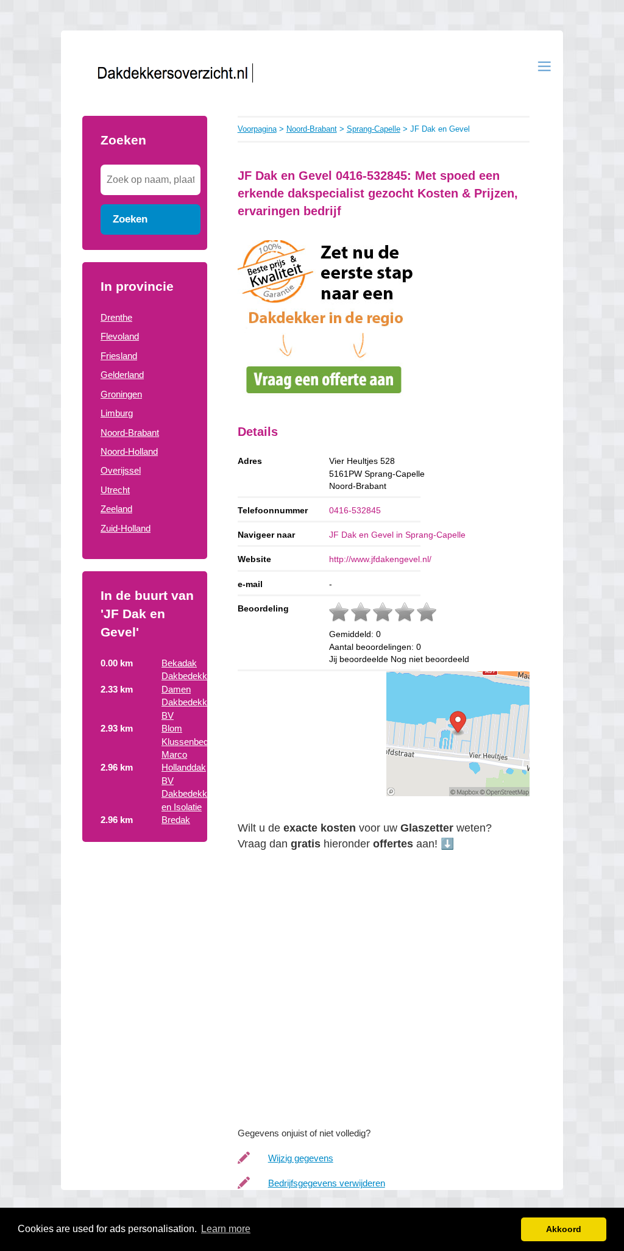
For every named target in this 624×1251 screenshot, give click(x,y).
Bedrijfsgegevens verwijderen (326, 1183)
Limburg (117, 413)
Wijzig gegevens (300, 1158)
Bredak (175, 819)
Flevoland (120, 336)
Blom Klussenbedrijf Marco (189, 741)
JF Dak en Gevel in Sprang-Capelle (397, 535)
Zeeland (116, 509)
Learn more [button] (225, 1229)
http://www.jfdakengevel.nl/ (380, 559)
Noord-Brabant (130, 432)
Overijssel (121, 470)
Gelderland (122, 374)
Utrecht (115, 490)
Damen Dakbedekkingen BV (195, 702)
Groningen (121, 394)
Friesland (119, 356)
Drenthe (116, 317)
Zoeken (130, 218)
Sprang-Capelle (373, 129)
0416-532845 (355, 510)
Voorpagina (257, 129)
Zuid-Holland (126, 528)
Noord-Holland (129, 451)
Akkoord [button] (563, 1229)
